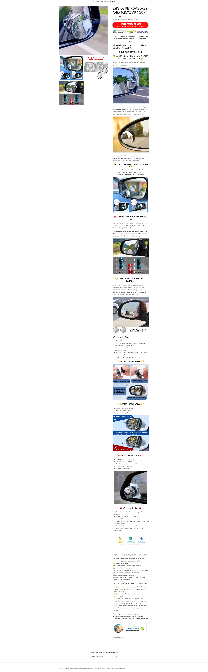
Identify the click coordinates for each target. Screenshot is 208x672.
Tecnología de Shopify (77, 668)
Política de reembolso (88, 668)
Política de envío (121, 668)
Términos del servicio (111, 668)
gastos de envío (118, 19)
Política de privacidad (99, 668)
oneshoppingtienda (67, 668)
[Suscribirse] (117, 656)
